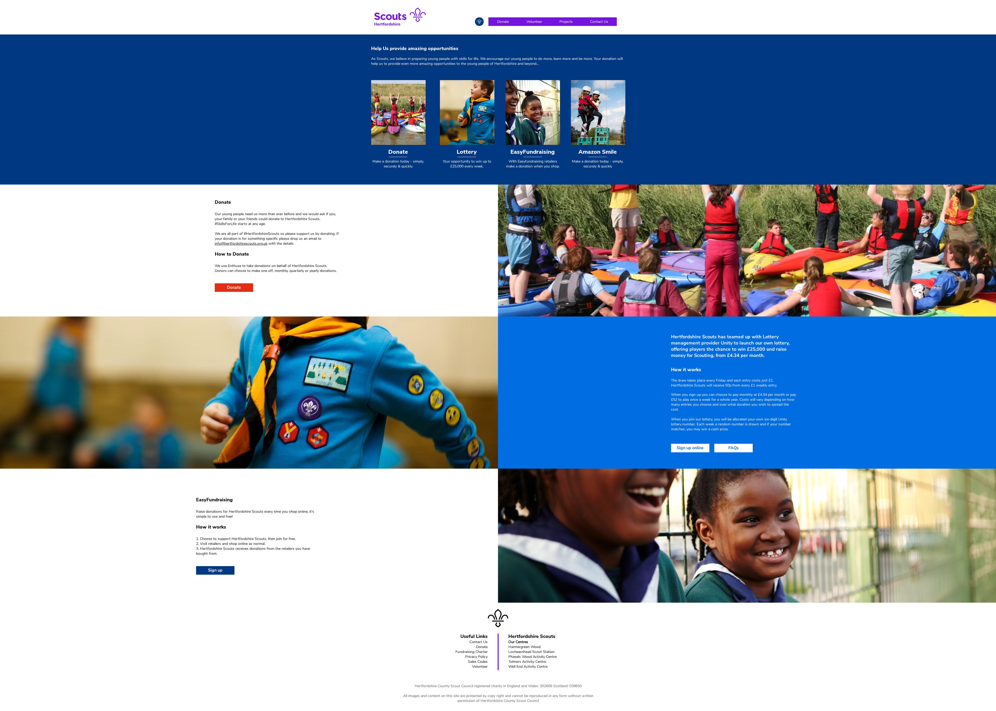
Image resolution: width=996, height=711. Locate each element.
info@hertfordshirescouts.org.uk (241, 243)
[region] (479, 21)
